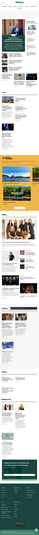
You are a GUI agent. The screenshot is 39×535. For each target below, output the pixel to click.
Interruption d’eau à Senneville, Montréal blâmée (20, 100)
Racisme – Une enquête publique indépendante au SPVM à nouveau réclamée (15, 55)
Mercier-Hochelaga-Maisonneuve (20, 113)
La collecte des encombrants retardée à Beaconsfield (20, 108)
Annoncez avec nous (5, 507)
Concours (3, 494)
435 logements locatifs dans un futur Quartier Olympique (21, 117)
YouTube (15, 514)
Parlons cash (33, 6)
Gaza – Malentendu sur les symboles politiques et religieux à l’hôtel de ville (31, 54)
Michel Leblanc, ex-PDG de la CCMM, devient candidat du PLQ (7, 135)
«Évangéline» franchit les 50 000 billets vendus (28, 296)
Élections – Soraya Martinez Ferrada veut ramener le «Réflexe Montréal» (15, 69)
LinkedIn (15, 516)
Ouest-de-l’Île (17, 105)
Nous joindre (3, 504)
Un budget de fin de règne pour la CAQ (20, 378)
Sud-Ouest (3, 104)
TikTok (15, 511)
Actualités (5, 6)
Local (4, 92)
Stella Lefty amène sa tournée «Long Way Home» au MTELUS (19, 83)
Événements (3, 492)
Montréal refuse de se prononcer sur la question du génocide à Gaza (31, 47)
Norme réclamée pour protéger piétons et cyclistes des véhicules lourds (7, 76)
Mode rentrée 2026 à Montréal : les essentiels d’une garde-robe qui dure (7, 325)
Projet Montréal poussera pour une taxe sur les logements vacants (31, 40)
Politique (3, 131)
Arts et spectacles (29, 250)
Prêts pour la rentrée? (7, 351)
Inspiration (20, 6)
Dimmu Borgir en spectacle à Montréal (30, 260)
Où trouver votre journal (31, 492)
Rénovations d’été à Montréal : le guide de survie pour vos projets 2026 (21, 325)
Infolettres (16, 490)
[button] (1, 2)
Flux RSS (15, 492)
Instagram (16, 509)
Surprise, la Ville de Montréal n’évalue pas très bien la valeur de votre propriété (31, 33)
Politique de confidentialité (6, 517)
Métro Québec (29, 494)
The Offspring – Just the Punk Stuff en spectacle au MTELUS (10, 289)
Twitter (15, 507)
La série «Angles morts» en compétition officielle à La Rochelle (31, 83)
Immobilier (27, 6)
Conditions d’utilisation (5, 515)
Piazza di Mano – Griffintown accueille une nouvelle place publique (7, 108)
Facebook (16, 504)
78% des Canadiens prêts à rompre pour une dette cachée (7, 414)
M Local (10, 6)
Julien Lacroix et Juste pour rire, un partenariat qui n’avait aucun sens (7, 390)
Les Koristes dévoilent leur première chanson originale (15, 242)
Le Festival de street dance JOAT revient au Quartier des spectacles (31, 253)
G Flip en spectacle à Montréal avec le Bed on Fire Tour (9, 264)
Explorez (19, 8)
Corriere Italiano (30, 497)
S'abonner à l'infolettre (9, 474)
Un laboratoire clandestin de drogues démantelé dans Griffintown (16, 62)
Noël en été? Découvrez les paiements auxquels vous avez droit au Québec (20, 415)
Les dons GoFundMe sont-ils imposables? (7, 443)
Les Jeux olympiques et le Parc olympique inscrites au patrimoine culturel (27, 278)
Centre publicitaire (4, 509)
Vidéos (2, 497)
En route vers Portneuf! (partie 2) (10, 183)
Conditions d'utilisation (28, 532)
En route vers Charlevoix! (9, 202)
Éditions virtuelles (30, 490)
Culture (15, 6)
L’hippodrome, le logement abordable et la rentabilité (7, 379)
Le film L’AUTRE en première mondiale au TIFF (30, 267)
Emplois (2, 490)
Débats (4, 372)
